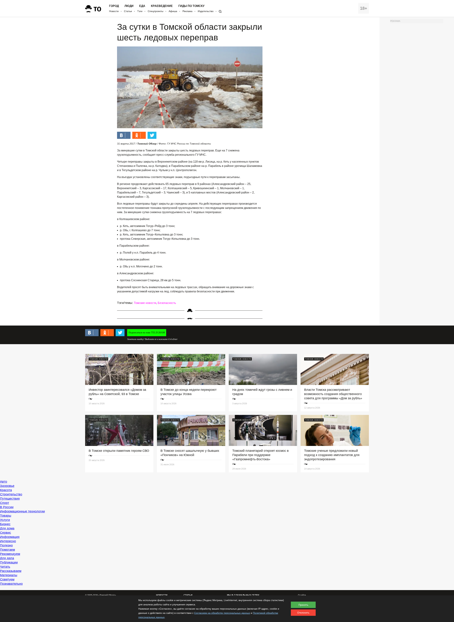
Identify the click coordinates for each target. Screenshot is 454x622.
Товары (5, 515)
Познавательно (11, 583)
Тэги (139, 11)
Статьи (128, 11)
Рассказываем (10, 571)
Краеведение (162, 6)
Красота (6, 490)
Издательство (206, 11)
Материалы (8, 575)
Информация (10, 537)
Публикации (9, 562)
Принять (303, 604)
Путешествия (10, 498)
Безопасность (167, 302)
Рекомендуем (10, 554)
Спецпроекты (155, 11)
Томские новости (145, 302)
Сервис (5, 532)
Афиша (173, 11)
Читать (5, 566)
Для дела (7, 558)
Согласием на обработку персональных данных (222, 613)
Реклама (187, 11)
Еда (142, 6)
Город (114, 6)
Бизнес (5, 524)
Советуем (7, 579)
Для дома (7, 528)
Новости (114, 11)
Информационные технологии (22, 511)
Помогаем (7, 549)
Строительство (11, 494)
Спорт (4, 503)
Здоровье (7, 486)
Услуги (5, 520)
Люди (129, 6)
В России (6, 507)
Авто (3, 481)
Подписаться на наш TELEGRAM (147, 332)
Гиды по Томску (191, 6)
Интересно (8, 541)
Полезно (6, 545)
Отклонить (303, 612)
